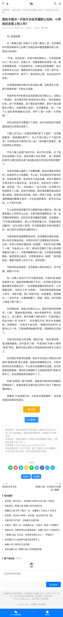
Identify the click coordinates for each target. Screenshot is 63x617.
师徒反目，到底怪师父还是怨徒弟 (20, 530)
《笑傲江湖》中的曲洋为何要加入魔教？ (47, 488)
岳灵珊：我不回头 (13, 501)
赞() (36, 28)
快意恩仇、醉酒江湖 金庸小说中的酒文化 (23, 505)
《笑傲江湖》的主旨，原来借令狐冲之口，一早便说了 (29, 534)
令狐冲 (26, 476)
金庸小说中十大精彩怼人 (49, 530)
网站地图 (42, 604)
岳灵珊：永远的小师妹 (15, 515)
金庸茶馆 (31, 3)
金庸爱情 (5, 10)
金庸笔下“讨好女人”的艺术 (44, 510)
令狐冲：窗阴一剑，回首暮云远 (19, 525)
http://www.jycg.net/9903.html (30, 445)
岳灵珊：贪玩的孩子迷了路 (40, 515)
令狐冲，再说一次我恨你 (47, 525)
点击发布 (53, 584)
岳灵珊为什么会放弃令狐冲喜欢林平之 (22, 539)
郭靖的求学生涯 (9, 486)
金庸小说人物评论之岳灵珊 (17, 544)
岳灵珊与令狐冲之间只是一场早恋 (39, 501)
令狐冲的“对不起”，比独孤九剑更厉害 (22, 520)
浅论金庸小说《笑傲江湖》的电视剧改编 (23, 549)
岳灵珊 (36, 476)
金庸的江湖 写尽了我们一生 (17, 510)
